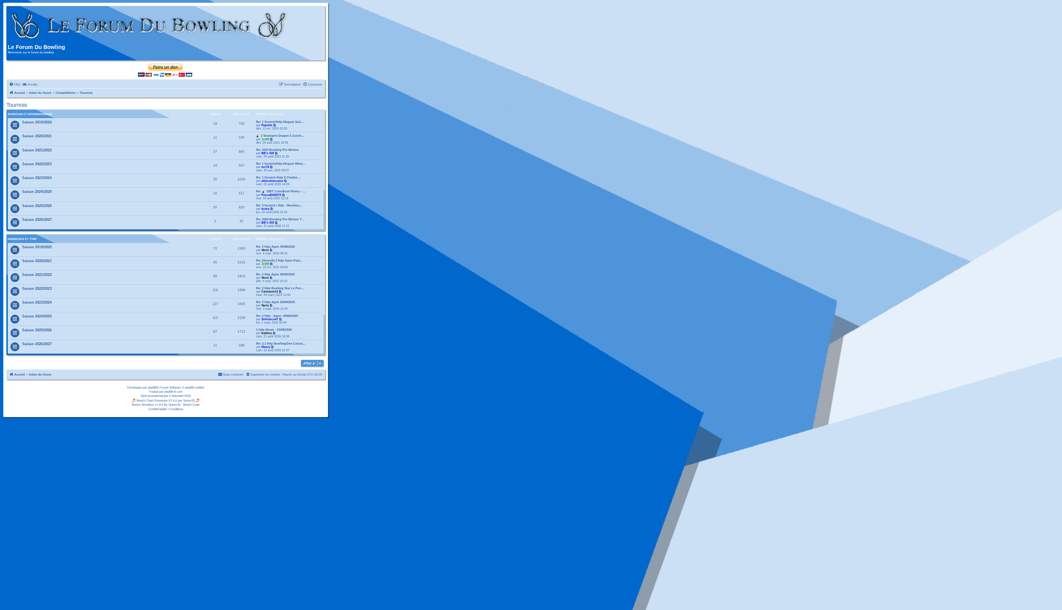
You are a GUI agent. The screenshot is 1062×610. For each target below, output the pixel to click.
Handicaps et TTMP (22, 239)
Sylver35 (189, 400)
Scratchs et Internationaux (30, 114)
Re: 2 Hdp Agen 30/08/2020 (275, 246)
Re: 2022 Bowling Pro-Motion (277, 149)
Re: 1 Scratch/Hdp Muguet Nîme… (281, 163)
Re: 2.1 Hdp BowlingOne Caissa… (281, 343)
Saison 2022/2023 (37, 164)
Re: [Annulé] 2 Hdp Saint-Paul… (279, 260)
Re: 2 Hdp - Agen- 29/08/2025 (277, 315)
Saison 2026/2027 (37, 220)
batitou (266, 333)
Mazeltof (177, 395)
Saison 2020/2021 (37, 136)
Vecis (265, 250)
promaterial (155, 395)
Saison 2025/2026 (37, 206)
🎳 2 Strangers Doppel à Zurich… (280, 135)
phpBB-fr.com (173, 391)
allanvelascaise (272, 180)
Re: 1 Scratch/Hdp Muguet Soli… (280, 121)
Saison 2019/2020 (37, 122)
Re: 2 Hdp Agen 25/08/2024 (275, 302)
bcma (265, 208)
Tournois (16, 105)
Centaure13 (269, 291)
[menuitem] (14, 84)
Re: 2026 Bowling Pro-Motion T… (280, 219)
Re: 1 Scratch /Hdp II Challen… (278, 177)
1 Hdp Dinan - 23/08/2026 (274, 329)
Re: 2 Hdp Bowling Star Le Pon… (280, 288)
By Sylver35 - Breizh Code (182, 404)
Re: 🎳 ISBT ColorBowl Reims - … (281, 191)
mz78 (265, 167)
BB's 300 (267, 153)
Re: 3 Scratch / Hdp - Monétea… (279, 205)
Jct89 (265, 139)
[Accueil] (149, 25)
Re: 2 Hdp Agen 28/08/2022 (275, 274)
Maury (265, 346)
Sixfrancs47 (269, 319)
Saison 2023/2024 (37, 178)
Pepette (266, 125)
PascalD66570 (271, 195)
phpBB (152, 387)
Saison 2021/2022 (37, 150)
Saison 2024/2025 (37, 192)
